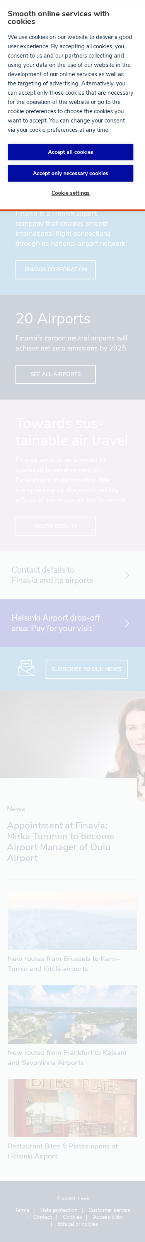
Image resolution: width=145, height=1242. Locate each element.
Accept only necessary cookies (70, 173)
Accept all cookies (70, 152)
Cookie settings (70, 193)
